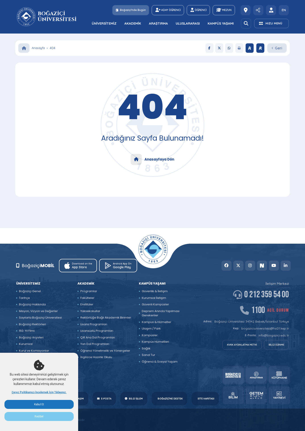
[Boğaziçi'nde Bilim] (233, 395)
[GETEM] (256, 395)
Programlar (88, 291)
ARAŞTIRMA (158, 23)
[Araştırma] (256, 375)
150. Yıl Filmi (27, 331)
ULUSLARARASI (188, 23)
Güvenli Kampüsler (155, 304)
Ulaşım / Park (151, 328)
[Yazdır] (239, 48)
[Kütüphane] (279, 375)
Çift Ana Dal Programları (97, 337)
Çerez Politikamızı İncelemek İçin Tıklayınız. (39, 392)
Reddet (39, 416)
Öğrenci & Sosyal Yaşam (160, 361)
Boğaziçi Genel (30, 291)
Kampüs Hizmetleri (155, 342)
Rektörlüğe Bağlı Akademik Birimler (105, 317)
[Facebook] (209, 48)
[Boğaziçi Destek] (246, 10)
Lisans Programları (93, 324)
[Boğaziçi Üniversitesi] (26, 17)
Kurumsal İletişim (154, 298)
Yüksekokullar (90, 311)
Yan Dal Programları (94, 344)
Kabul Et (39, 404)
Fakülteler (87, 298)
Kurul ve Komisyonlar (34, 351)
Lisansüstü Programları (96, 331)
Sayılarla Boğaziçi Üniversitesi (40, 317)
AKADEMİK (132, 23)
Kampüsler (150, 335)
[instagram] (250, 266)
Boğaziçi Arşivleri (31, 337)
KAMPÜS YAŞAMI (221, 23)
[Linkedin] (286, 266)
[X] (219, 48)
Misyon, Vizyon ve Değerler (38, 311)
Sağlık (146, 348)
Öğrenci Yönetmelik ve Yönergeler (105, 351)
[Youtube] (274, 266)
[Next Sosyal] (262, 266)
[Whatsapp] (229, 48)
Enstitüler (86, 304)
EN (284, 10)
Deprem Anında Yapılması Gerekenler (161, 313)
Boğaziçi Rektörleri (32, 324)
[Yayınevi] (279, 395)
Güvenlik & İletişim (155, 291)
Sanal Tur (148, 355)
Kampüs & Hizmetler (156, 322)
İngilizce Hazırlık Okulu (96, 357)
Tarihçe (24, 298)
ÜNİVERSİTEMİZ (104, 23)
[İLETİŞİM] (258, 10)
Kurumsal (26, 344)
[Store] (233, 375)
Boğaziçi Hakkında (32, 304)
